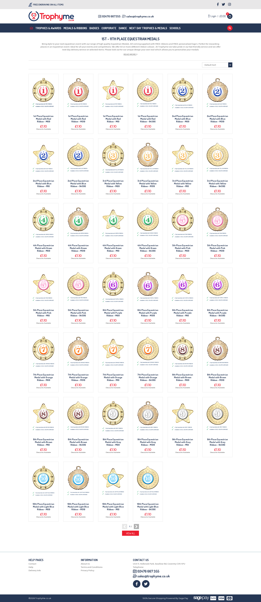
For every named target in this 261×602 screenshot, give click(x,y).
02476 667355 (111, 16)
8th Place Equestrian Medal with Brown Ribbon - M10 (43, 442)
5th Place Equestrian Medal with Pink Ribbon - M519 (217, 248)
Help (31, 567)
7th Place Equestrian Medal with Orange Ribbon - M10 (113, 377)
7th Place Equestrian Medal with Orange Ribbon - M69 (43, 377)
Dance (123, 28)
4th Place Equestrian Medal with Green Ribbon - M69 (43, 248)
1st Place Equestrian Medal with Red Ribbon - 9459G (148, 119)
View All (130, 533)
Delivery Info (35, 570)
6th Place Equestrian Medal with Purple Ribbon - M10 (182, 313)
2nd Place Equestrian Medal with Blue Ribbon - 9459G (78, 183)
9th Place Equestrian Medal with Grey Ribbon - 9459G (217, 442)
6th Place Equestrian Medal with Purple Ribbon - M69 (113, 313)
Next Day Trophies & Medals (148, 28)
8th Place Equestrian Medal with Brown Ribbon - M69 (182, 377)
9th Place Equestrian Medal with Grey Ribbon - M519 (147, 442)
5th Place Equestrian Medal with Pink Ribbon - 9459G (78, 313)
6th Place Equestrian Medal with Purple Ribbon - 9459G (217, 313)
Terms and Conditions (91, 567)
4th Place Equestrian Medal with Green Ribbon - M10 (113, 248)
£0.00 (223, 16)
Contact (32, 564)
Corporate (109, 28)
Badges (94, 28)
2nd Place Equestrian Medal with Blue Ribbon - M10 (43, 183)
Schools (174, 28)
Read (130, 54)
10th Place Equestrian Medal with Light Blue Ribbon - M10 (113, 507)
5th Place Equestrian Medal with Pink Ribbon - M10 (43, 313)
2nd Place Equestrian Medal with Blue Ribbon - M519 (217, 119)
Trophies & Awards (48, 28)
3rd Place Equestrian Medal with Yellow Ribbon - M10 (182, 183)
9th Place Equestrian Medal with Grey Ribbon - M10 (182, 442)
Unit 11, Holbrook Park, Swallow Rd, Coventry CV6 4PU (159, 564)
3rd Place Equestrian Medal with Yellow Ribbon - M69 (113, 183)
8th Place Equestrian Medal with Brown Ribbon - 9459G (78, 442)
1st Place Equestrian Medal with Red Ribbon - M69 (43, 119)
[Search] (229, 28)
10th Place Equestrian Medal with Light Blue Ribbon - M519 (78, 507)
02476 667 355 (148, 571)
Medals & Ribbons (75, 28)
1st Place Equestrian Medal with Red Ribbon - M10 (113, 119)
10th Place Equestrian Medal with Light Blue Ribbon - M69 (43, 507)
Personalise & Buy (44, 96)
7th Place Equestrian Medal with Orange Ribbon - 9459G (147, 377)
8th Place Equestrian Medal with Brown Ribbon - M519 (217, 377)
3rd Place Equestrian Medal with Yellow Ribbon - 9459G (217, 183)
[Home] (31, 28)
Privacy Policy (87, 570)
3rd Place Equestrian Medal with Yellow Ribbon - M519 (147, 183)
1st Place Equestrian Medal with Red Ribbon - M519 (78, 119)
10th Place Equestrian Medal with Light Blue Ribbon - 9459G (148, 507)
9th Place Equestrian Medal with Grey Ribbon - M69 (113, 442)
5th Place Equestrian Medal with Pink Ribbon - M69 (182, 248)
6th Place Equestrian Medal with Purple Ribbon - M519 (147, 313)
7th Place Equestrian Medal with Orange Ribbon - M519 (78, 377)
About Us (85, 564)
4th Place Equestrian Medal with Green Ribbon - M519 (78, 248)
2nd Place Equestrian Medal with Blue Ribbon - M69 (182, 119)
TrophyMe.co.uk (43, 598)
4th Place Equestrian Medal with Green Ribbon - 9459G (148, 248)
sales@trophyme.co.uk (140, 16)
